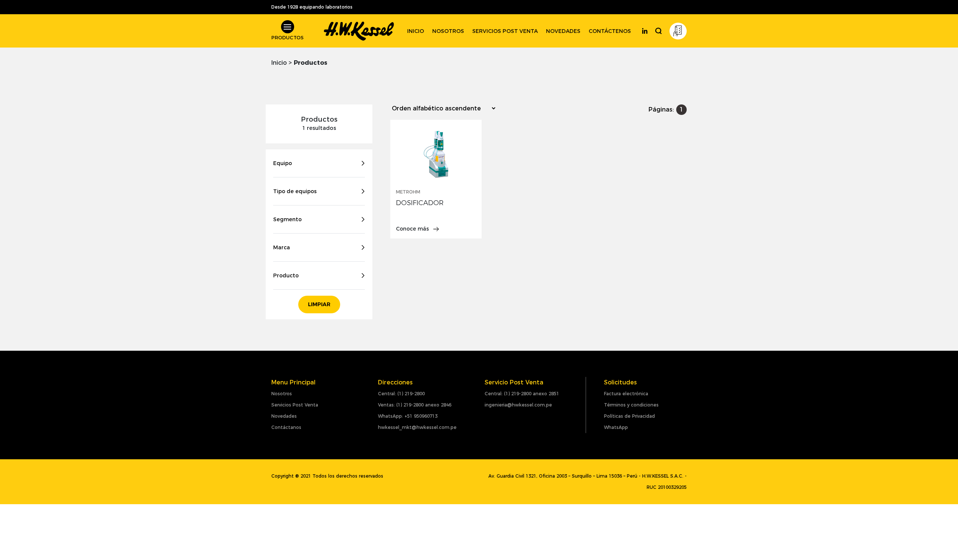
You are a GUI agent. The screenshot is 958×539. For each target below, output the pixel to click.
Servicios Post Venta (294, 405)
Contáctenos (610, 31)
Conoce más (413, 228)
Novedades (563, 31)
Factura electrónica (626, 393)
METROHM (408, 192)
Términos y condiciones (631, 405)
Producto (286, 275)
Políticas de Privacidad (629, 416)
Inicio (415, 31)
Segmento (287, 219)
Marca (281, 247)
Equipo (282, 163)
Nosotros (448, 31)
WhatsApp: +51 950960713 (407, 416)
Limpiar (319, 304)
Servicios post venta (505, 31)
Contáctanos (286, 427)
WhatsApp (616, 427)
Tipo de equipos (295, 191)
